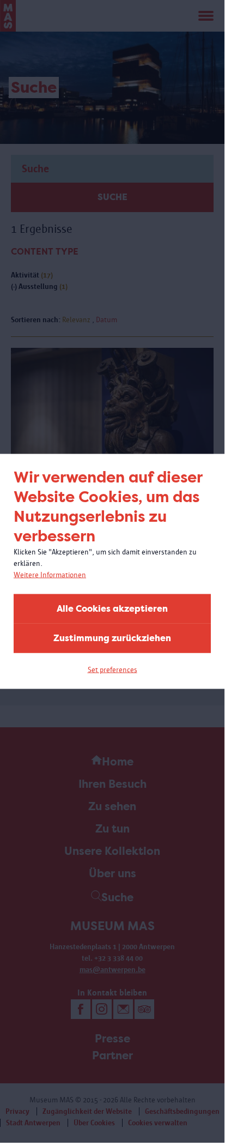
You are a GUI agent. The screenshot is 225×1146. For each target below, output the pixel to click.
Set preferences (112, 670)
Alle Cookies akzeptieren (112, 609)
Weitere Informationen (50, 575)
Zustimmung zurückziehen (112, 638)
